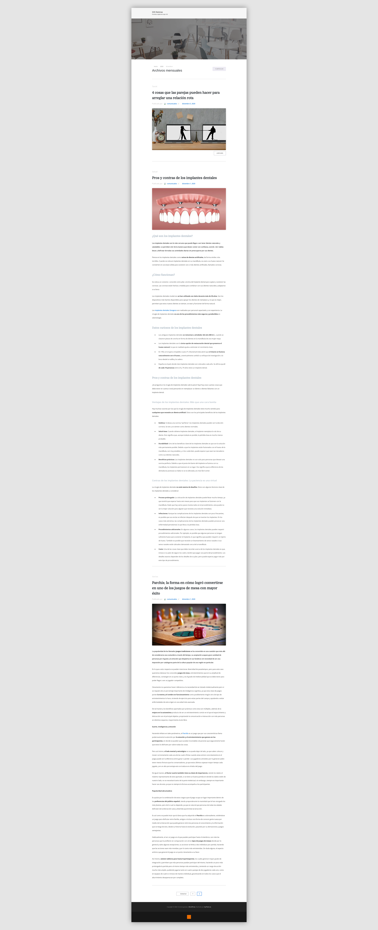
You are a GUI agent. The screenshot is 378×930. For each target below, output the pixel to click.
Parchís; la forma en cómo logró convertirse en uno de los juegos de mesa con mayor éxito (187, 588)
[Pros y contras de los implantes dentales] (189, 209)
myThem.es (207, 907)
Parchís (185, 733)
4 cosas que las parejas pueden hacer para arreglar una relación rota (186, 95)
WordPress (192, 907)
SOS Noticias (157, 12)
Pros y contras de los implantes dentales (184, 178)
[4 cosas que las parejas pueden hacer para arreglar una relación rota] (189, 129)
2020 (161, 66)
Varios (155, 576)
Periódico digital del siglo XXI (160, 14)
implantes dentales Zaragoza (165, 310)
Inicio (218, 13)
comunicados (172, 104)
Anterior (183, 894)
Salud (154, 171)
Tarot (154, 86)
